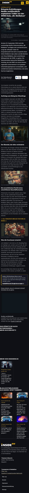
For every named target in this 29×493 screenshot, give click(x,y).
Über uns (4, 476)
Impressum (5, 483)
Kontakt (4, 480)
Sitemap (4, 489)
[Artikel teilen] (25, 77)
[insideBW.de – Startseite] (7, 2)
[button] (27, 2)
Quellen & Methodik (16, 321)
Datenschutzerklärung (8, 486)
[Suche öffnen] (22, 3)
